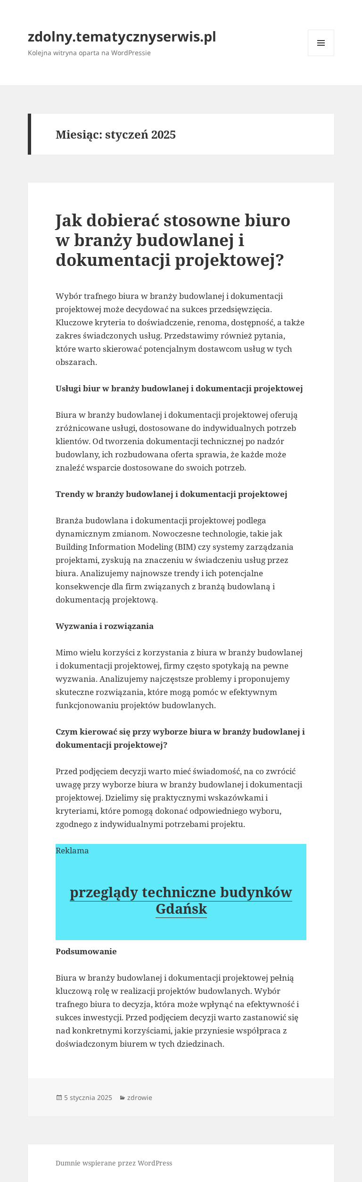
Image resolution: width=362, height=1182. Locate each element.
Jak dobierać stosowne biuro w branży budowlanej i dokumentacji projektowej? (173, 240)
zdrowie (139, 1097)
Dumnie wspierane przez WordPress (114, 1162)
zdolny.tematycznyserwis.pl (122, 36)
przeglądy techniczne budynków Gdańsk (181, 900)
